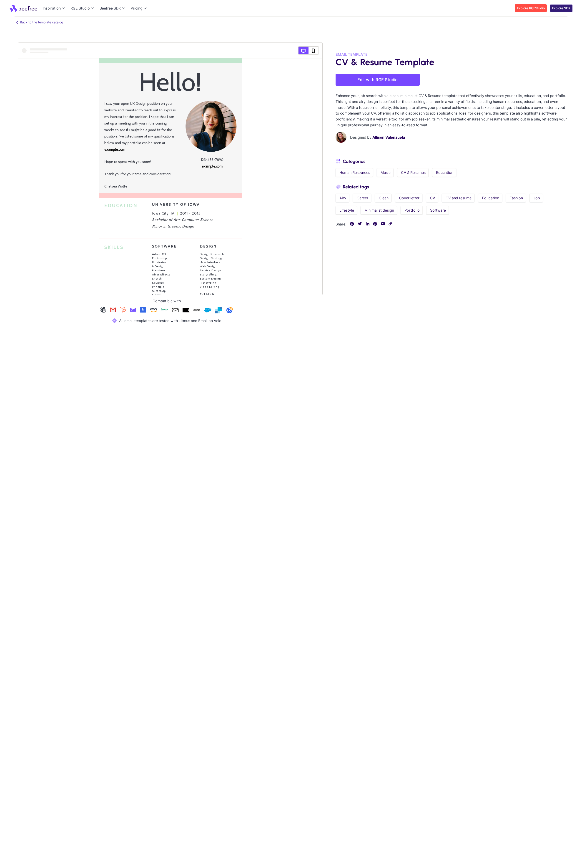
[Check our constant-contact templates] (229, 310)
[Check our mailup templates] (197, 310)
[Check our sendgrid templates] (218, 310)
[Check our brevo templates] (164, 310)
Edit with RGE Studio (377, 79)
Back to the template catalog (41, 22)
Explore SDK (561, 8)
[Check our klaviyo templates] (186, 310)
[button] (55, 8)
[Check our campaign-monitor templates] (133, 310)
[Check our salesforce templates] (207, 310)
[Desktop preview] (303, 50)
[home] (23, 8)
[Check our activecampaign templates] (143, 310)
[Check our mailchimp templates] (103, 310)
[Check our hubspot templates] (123, 310)
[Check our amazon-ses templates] (153, 310)
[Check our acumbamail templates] (175, 310)
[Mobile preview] (314, 50)
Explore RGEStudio (531, 8)
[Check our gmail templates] (113, 310)
